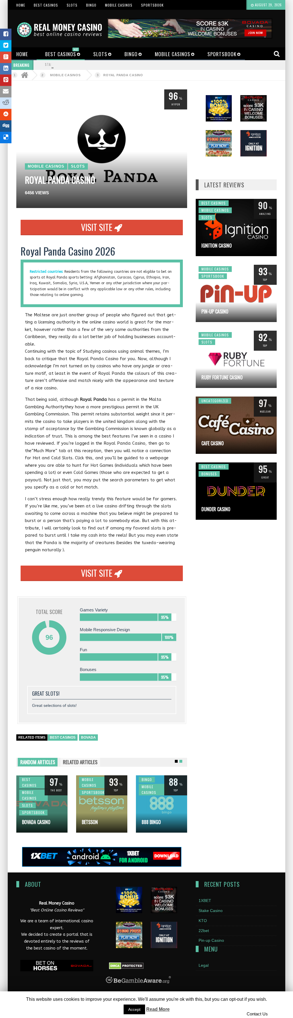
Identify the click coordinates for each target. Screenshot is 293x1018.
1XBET (205, 900)
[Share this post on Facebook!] (5, 34)
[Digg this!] (5, 126)
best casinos (63, 737)
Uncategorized (214, 400)
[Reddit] (5, 103)
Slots (72, 5)
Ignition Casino (216, 245)
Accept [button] (134, 1009)
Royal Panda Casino (123, 75)
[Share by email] (5, 91)
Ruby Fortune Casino (222, 377)
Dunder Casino (215, 509)
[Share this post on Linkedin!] (5, 68)
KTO (203, 920)
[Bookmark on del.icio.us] (5, 137)
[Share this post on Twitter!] (5, 46)
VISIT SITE (97, 227)
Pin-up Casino (214, 311)
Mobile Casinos (118, 5)
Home (20, 5)
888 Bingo (151, 822)
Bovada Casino (36, 822)
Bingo (91, 5)
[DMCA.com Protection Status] (126, 965)
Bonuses (209, 473)
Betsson (90, 822)
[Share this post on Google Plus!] (5, 57)
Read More (158, 1009)
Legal (204, 965)
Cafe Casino (212, 443)
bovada (88, 737)
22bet (204, 930)
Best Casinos (46, 5)
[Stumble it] (5, 114)
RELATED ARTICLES (80, 762)
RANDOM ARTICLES (37, 762)
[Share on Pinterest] (5, 80)
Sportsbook (152, 5)
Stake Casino (56, 64)
